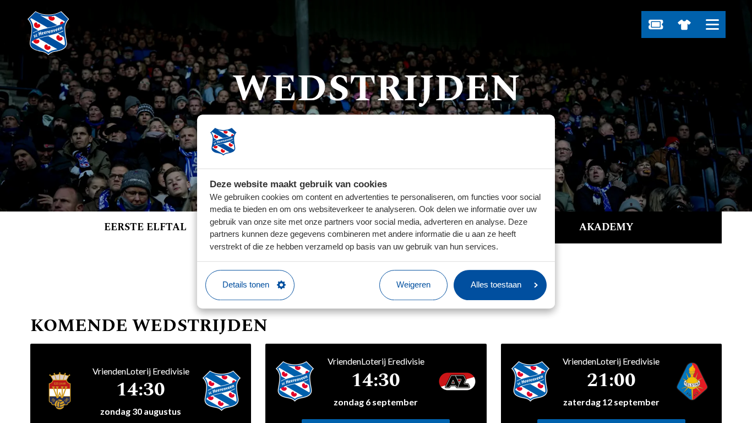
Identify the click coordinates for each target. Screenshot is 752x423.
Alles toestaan (496, 284)
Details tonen (245, 284)
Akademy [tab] (606, 227)
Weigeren (413, 284)
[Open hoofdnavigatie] (712, 24)
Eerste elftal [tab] (145, 227)
